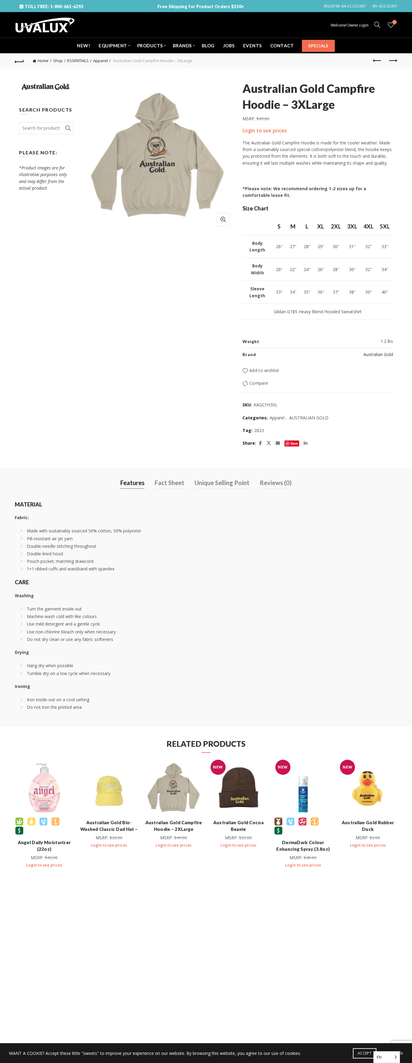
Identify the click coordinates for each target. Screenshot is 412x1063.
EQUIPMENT (113, 45)
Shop (58, 60)
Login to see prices (264, 130)
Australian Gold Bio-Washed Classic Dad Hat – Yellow (109, 829)
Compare (258, 383)
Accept (365, 1053)
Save (294, 443)
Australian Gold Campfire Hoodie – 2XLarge (173, 826)
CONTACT (282, 45)
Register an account (345, 6)
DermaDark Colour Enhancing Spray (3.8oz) (303, 846)
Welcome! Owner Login (349, 25)
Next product (392, 61)
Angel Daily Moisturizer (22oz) (44, 846)
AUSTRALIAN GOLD (308, 418)
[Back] (19, 61)
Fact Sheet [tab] (169, 482)
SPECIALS (318, 45)
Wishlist (394, 22)
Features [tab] (132, 482)
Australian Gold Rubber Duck (368, 826)
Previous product (377, 61)
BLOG (208, 45)
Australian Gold (378, 354)
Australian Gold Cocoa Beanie (238, 826)
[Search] (377, 24)
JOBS (229, 45)
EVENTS (252, 45)
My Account (384, 6)
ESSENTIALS (78, 60)
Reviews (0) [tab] (276, 482)
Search (68, 128)
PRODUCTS (150, 45)
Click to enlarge (223, 219)
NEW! (83, 45)
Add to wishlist (264, 370)
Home (43, 60)
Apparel (100, 60)
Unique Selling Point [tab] (222, 482)
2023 (259, 430)
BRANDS (182, 45)
